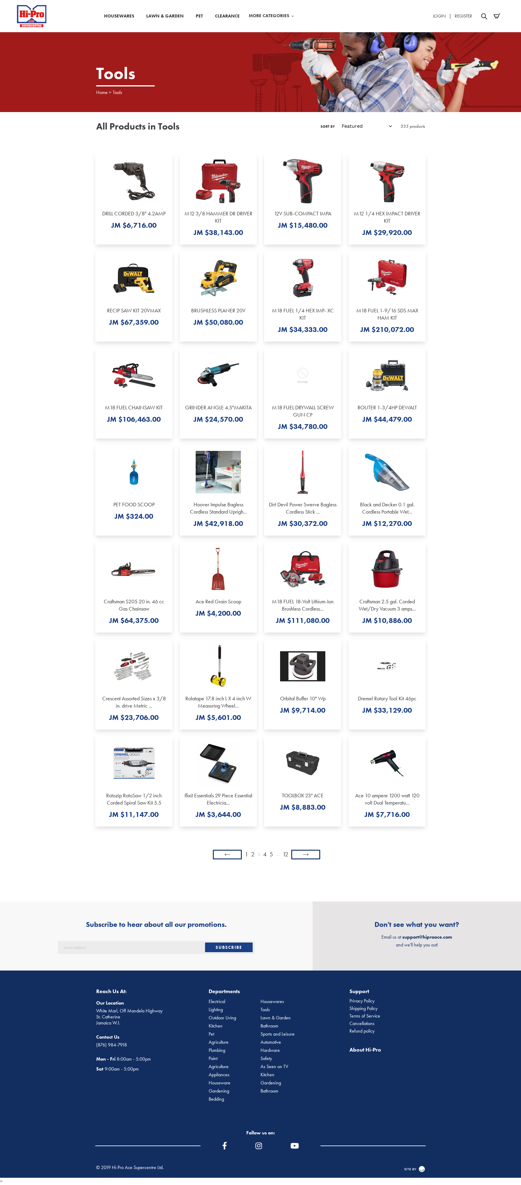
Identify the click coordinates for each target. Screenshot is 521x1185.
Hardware (270, 1050)
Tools (117, 92)
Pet (211, 1034)
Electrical (217, 1002)
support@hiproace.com (427, 937)
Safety (266, 1058)
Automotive (270, 1042)
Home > (103, 92)
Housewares (272, 1002)
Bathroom (269, 1026)
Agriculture (219, 1042)
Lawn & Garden (275, 1018)
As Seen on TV (274, 1067)
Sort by (327, 126)
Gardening (270, 1083)
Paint (213, 1058)
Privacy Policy (361, 1001)
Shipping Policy (363, 1008)
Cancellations (361, 1024)
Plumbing (217, 1050)
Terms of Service (364, 1016)
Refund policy (361, 1031)
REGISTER (463, 16)
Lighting (216, 1010)
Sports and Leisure (277, 1034)
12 (285, 854)
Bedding (216, 1099)
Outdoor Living (222, 1018)
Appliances (219, 1075)
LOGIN (439, 16)
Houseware (219, 1083)
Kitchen (216, 1026)
